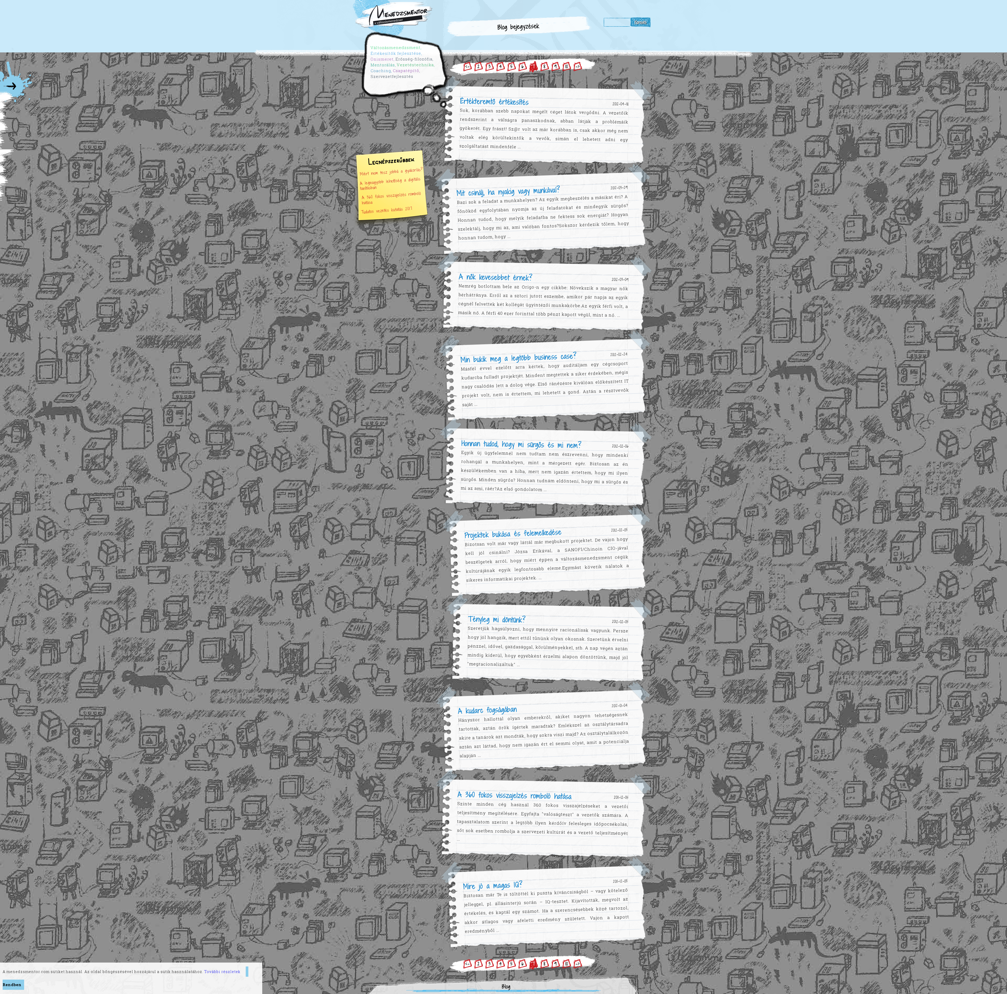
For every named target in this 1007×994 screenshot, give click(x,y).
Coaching (383, 72)
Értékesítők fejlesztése (399, 55)
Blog (506, 986)
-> (578, 66)
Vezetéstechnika (418, 68)
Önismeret (385, 60)
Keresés (640, 22)
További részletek (222, 971)
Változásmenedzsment (399, 50)
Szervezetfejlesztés (394, 78)
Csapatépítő (408, 73)
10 (566, 66)
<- (467, 66)
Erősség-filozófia (417, 62)
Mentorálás (385, 66)
